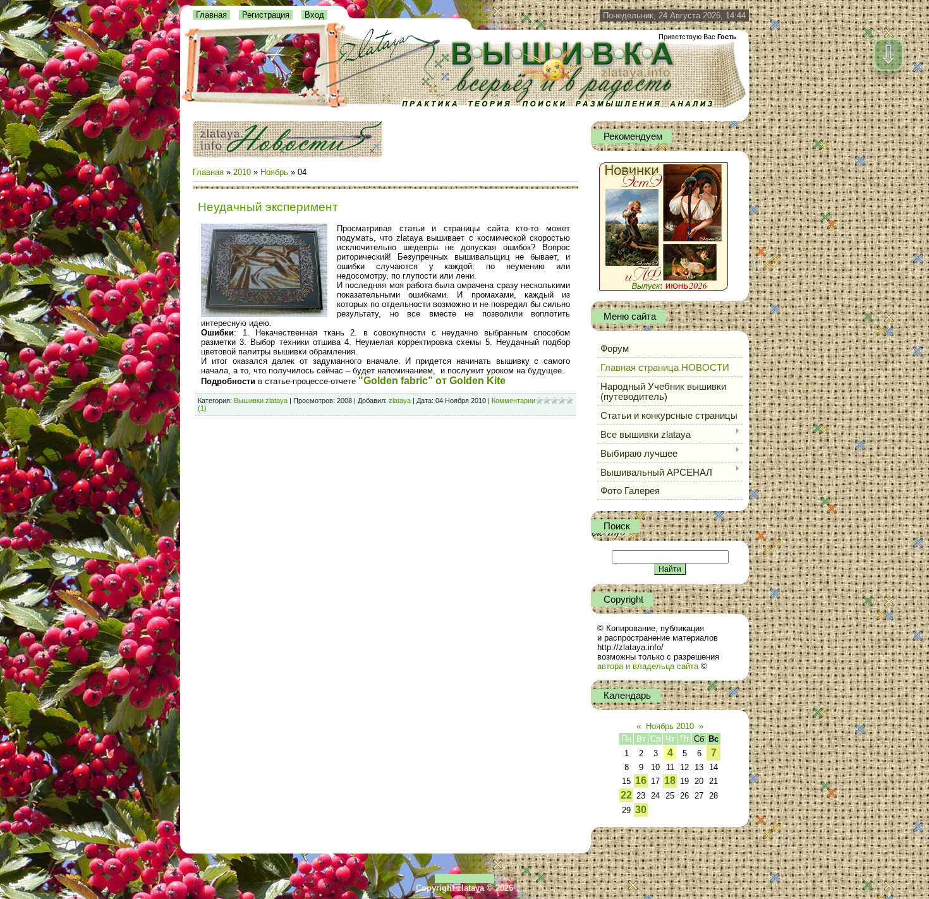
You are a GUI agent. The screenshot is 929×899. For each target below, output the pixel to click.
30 (641, 809)
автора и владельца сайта (647, 666)
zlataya (400, 400)
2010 (242, 172)
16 (641, 780)
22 (626, 795)
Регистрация (265, 15)
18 (670, 780)
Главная (211, 15)
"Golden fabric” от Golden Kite (432, 380)
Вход (314, 15)
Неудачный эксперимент (268, 207)
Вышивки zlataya (261, 400)
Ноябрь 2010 (670, 726)
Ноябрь (274, 172)
